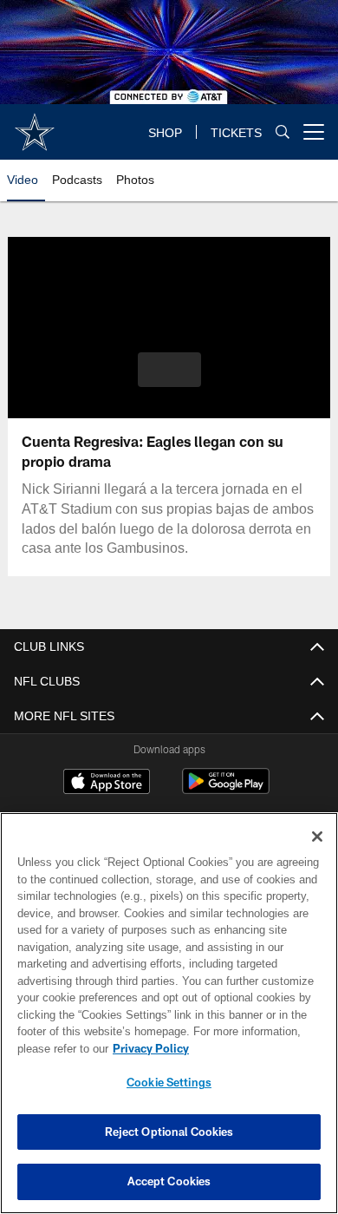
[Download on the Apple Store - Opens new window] (106, 784)
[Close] (317, 836)
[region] (169, 1013)
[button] (169, 369)
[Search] (282, 131)
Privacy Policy (151, 1048)
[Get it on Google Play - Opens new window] (226, 790)
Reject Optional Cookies (169, 1132)
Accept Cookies (169, 1181)
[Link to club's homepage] (34, 125)
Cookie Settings (169, 1082)
